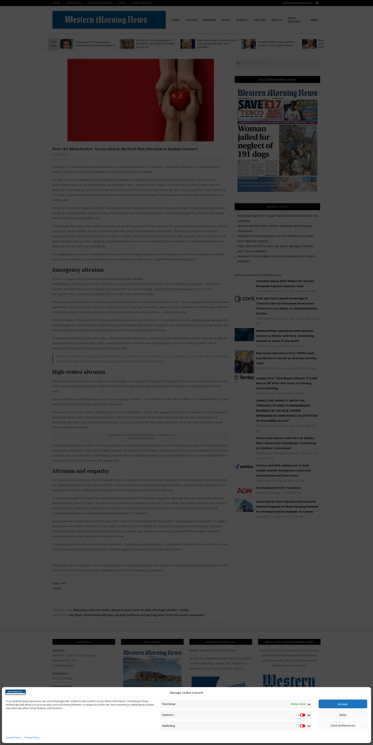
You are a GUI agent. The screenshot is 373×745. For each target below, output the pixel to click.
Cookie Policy (13, 737)
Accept (343, 704)
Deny (342, 715)
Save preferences (343, 725)
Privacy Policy (31, 737)
